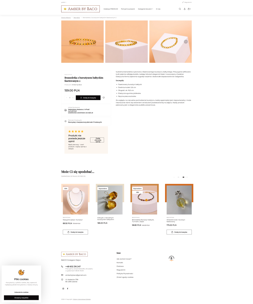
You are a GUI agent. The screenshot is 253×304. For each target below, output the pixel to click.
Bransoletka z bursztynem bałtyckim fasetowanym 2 (99, 17)
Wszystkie (77, 17)
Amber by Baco (77, 84)
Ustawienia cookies (21, 292)
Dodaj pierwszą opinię (98, 140)
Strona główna (66, 17)
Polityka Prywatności (125, 273)
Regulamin (188, 2)
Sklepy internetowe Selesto (82, 299)
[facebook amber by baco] (68, 289)
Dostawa (120, 266)
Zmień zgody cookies (125, 277)
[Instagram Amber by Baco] (63, 289)
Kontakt (120, 263)
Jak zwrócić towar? (124, 259)
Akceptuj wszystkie (21, 298)
